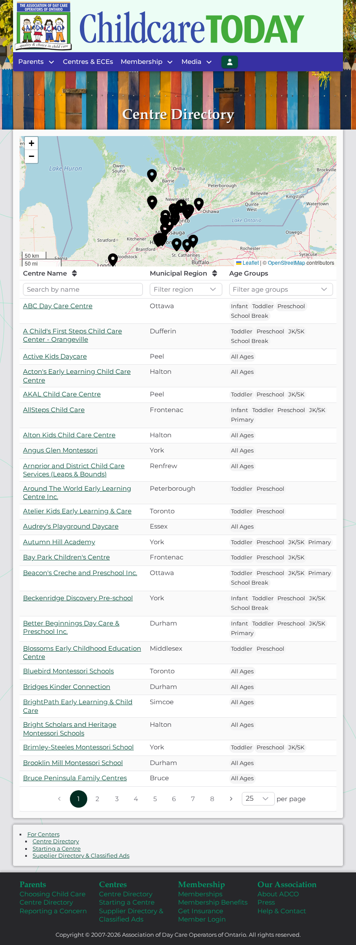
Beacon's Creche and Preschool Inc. (80, 573)
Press (266, 902)
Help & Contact (281, 911)
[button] (151, 175)
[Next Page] (231, 799)
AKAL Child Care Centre (62, 394)
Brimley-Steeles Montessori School (78, 747)
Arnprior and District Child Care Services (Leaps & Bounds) (74, 470)
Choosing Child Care (53, 894)
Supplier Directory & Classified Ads (81, 855)
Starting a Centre (57, 848)
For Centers (43, 834)
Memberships (200, 894)
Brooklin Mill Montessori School (73, 763)
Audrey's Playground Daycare (71, 526)
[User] (229, 62)
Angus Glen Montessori (60, 450)
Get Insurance (200, 911)
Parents (33, 884)
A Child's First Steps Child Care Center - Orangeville (72, 335)
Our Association (286, 884)
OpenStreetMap (286, 262)
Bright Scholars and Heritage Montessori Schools (69, 728)
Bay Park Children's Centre (66, 557)
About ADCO (278, 894)
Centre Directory (56, 841)
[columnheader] (83, 273)
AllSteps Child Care (54, 410)
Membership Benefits (212, 902)
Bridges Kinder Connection (66, 686)
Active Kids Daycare (55, 356)
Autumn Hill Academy (59, 542)
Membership (201, 884)
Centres (113, 884)
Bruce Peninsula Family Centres (75, 778)
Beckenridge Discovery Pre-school (78, 598)
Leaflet (251, 262)
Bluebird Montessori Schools (68, 671)
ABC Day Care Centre (57, 306)
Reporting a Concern (53, 911)
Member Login (202, 919)
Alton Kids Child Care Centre (69, 435)
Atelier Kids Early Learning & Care (77, 511)
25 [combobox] (250, 798)
